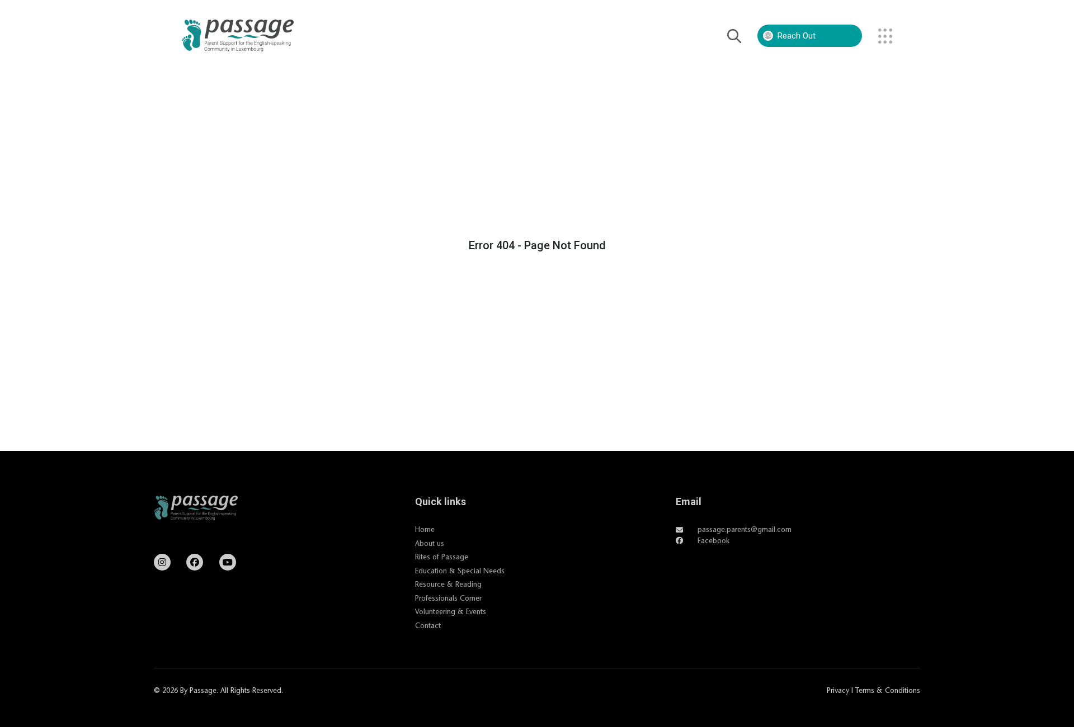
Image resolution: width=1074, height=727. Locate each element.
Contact (428, 625)
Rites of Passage (441, 556)
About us (429, 543)
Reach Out (797, 36)
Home (425, 529)
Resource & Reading (448, 583)
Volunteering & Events (450, 611)
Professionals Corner (448, 597)
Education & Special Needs (460, 570)
